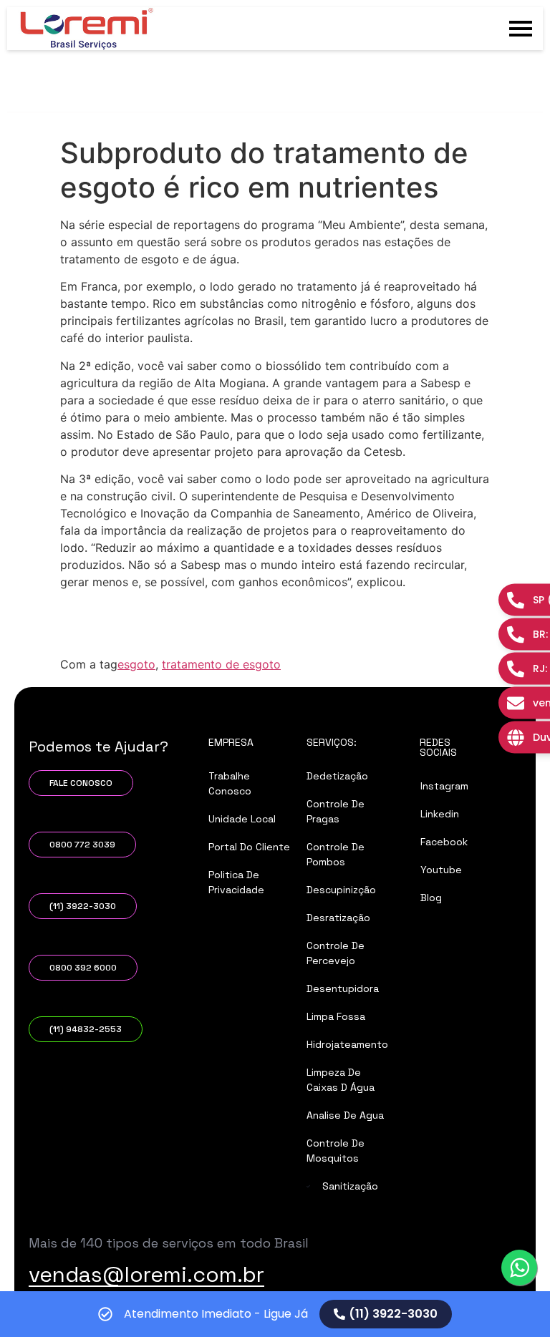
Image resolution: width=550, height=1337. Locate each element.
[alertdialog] (275, 1314)
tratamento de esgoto (221, 664)
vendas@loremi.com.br (146, 1274)
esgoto (136, 664)
